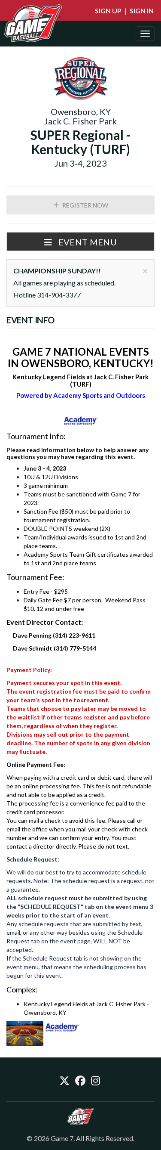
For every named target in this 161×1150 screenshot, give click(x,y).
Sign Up (108, 10)
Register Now (84, 205)
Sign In (142, 10)
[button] (80, 241)
